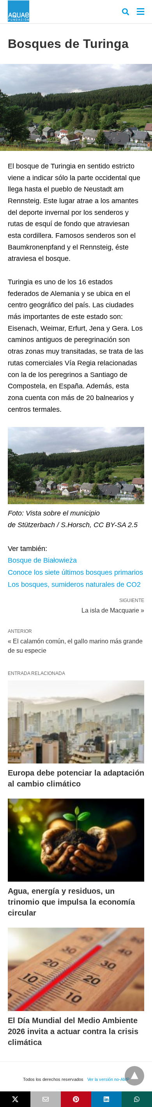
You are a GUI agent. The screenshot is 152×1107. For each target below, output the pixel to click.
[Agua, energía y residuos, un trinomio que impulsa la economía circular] (76, 840)
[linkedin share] (106, 1099)
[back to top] (134, 1076)
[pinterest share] (76, 1099)
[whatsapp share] (137, 1099)
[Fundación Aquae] (18, 11)
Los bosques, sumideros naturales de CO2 (74, 584)
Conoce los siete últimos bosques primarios (75, 572)
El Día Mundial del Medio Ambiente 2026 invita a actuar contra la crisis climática (73, 1031)
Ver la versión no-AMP (108, 1079)
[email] (45, 1099)
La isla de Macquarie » (112, 610)
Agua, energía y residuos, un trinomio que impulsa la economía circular (71, 902)
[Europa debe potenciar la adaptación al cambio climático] (76, 721)
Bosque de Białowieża (42, 560)
